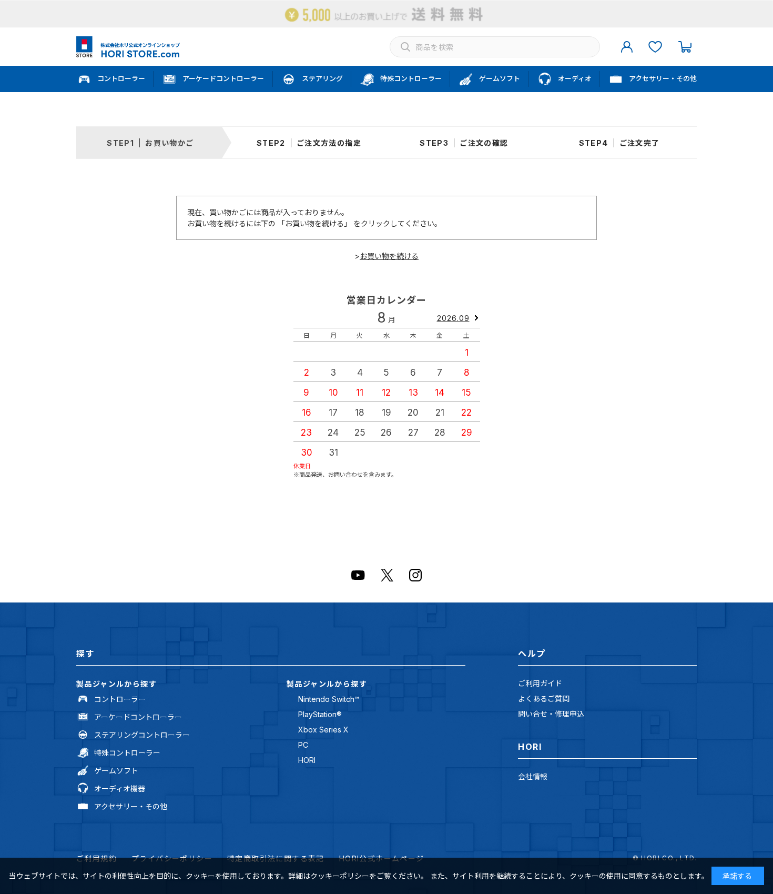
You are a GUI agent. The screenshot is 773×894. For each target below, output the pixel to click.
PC (303, 744)
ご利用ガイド (540, 683)
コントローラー (120, 699)
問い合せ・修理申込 (551, 713)
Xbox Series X (323, 729)
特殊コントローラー (127, 752)
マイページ (627, 47)
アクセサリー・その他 (130, 806)
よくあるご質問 (543, 698)
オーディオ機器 (119, 788)
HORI (307, 760)
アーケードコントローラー (138, 716)
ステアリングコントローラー (142, 734)
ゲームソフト (116, 770)
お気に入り (655, 47)
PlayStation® (320, 714)
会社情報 (532, 776)
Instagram (415, 575)
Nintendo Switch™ (328, 699)
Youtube (358, 575)
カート (684, 47)
